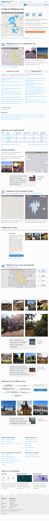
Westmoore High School (6, 462)
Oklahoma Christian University (8, 439)
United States (3, 66)
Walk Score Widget (13, 500)
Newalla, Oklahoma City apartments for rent (35, 78)
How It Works (3, 503)
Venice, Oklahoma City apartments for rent (34, 100)
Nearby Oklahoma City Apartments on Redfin (35, 31)
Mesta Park (41, 29)
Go (25, 4)
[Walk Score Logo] (7, 1)
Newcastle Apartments (28, 115)
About (2, 501)
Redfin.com (26, 75)
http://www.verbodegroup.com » (15, 258)
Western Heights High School (7, 458)
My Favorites (22, 1)
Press (2, 504)
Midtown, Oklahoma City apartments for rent (11, 103)
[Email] (5, 500)
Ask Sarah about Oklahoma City (16, 255)
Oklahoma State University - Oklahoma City (10, 443)
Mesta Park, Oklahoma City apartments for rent (11, 101)
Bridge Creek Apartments (16, 119)
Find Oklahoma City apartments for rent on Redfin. (30, 193)
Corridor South (33, 29)
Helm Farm (9, 141)
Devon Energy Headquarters (31, 454)
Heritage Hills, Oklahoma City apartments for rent (12, 99)
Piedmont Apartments (39, 117)
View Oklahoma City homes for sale (30, 38)
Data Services (12, 503)
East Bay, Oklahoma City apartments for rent (11, 92)
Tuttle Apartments (29, 117)
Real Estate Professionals (14, 504)
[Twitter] (2, 500)
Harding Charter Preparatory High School (10, 460)
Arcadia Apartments (5, 119)
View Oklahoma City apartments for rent (10, 38)
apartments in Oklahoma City (12, 74)
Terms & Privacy (4, 506)
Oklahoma (9, 66)
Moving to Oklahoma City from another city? (38, 144)
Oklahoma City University (6, 441)
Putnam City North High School (8, 456)
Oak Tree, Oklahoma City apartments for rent (35, 87)
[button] (2, 5)
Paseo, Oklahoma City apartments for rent (34, 89)
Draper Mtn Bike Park (30, 447)
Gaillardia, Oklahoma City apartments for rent (11, 97)
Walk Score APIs (20, 488)
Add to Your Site (29, 1)
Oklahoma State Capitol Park (31, 441)
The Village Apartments (6, 115)
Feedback (2, 507)
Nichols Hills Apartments (39, 115)
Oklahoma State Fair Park (31, 439)
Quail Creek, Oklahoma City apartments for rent (36, 91)
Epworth (8, 139)
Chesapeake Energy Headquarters (33, 456)
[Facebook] (3, 500)
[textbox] (13, 5)
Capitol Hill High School (6, 454)
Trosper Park (28, 443)
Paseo (28, 29)
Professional (12, 498)
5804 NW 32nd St (5, 109)
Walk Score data (38, 483)
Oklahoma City (14, 66)
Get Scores (16, 1)
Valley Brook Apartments (18, 117)
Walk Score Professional (10, 471)
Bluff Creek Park (28, 445)
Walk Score (3, 498)
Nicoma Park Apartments (7, 117)
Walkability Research (13, 506)
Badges (11, 507)
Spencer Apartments (17, 115)
